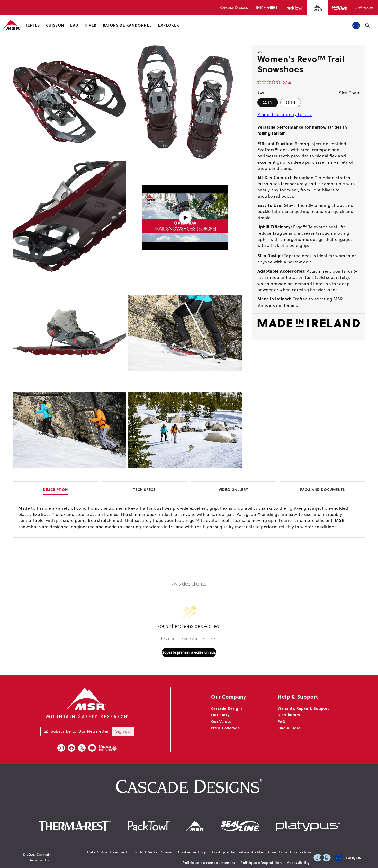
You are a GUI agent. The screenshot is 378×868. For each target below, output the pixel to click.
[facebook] (71, 748)
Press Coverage (225, 727)
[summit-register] (107, 748)
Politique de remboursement (209, 862)
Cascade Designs (227, 708)
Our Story (220, 714)
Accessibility (298, 862)
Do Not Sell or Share (153, 852)
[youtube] (92, 748)
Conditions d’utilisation (289, 852)
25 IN (290, 102)
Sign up (122, 731)
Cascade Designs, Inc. (40, 857)
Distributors (289, 714)
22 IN (268, 102)
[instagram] (61, 748)
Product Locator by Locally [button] (284, 114)
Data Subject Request (107, 852)
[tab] (189, 489)
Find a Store (289, 727)
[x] (82, 748)
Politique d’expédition (261, 862)
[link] (274, 82)
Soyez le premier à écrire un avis (189, 652)
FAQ (282, 721)
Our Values (221, 721)
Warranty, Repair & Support (303, 708)
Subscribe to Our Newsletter (80, 731)
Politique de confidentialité (237, 852)
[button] (32, 25)
